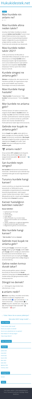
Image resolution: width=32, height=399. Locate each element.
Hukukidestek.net (15, 2)
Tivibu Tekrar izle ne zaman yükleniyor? (15, 315)
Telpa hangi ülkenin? (6, 336)
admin (4, 20)
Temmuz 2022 (4, 367)
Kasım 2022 (4, 358)
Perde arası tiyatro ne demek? (8, 328)
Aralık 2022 (4, 355)
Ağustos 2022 (4, 365)
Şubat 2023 (4, 350)
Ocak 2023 (3, 353)
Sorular (4, 11)
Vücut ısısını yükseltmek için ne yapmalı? (11, 331)
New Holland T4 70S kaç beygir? (9, 333)
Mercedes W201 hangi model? (19, 319)
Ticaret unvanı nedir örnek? (8, 326)
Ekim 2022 (3, 360)
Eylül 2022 (3, 363)
